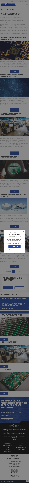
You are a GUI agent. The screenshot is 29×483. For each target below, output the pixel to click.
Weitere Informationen (18, 243)
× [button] (23, 231)
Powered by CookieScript (15, 251)
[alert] (14, 241)
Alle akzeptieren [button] (14, 246)
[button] (14, 250)
